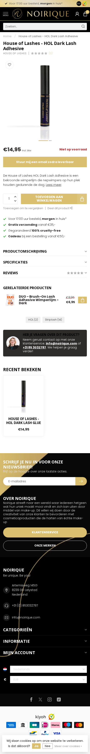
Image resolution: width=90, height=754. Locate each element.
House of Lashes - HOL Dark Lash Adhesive (48, 36)
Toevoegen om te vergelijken (23, 208)
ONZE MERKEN (45, 545)
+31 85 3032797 (34, 347)
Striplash (53, 319)
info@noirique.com (61, 343)
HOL (33, 319)
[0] (85, 14)
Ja (36, 746)
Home (7, 36)
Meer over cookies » (68, 746)
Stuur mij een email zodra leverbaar (45, 162)
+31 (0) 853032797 (25, 605)
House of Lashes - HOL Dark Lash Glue (23, 421)
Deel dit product (59, 208)
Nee (47, 746)
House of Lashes (15, 53)
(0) (51, 53)
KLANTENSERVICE (45, 532)
